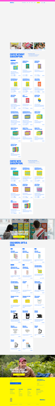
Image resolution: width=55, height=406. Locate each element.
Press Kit (37, 394)
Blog (19, 392)
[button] (44, 2)
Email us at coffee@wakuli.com (39, 391)
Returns (28, 394)
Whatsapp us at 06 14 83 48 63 (39, 390)
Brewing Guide (29, 392)
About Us (20, 390)
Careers (37, 393)
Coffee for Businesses (12, 393)
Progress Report (20, 393)
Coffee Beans (11, 390)
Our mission (16, 383)
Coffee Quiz (29, 391)
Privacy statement (29, 404)
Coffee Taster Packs (12, 392)
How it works (29, 393)
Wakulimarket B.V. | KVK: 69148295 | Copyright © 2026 (14, 404)
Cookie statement (37, 404)
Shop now (38, 2)
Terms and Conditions (20, 404)
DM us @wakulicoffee (38, 392)
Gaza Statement (20, 394)
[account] (41, 2)
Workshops (20, 391)
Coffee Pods (11, 391)
